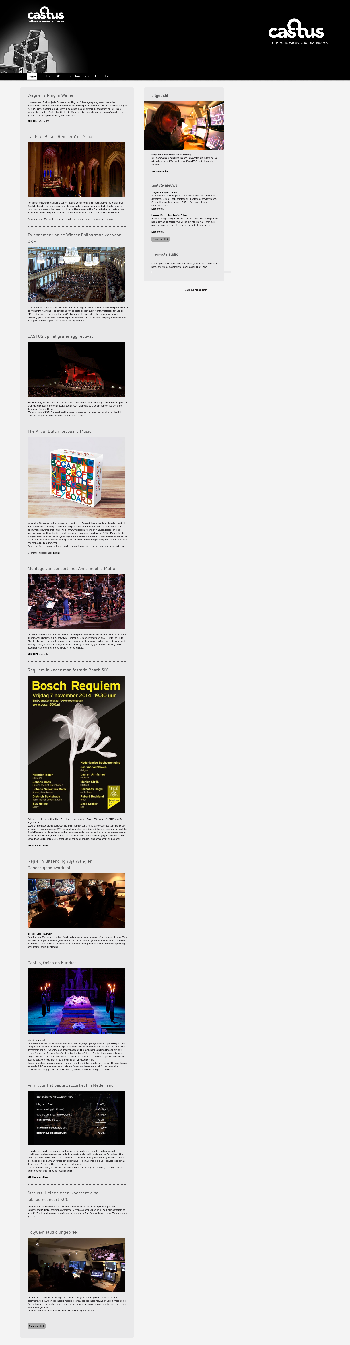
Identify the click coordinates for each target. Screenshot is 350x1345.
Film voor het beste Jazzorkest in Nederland (71, 1085)
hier (205, 267)
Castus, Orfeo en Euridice (52, 963)
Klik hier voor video (38, 845)
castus (46, 76)
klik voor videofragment (40, 934)
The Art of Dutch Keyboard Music (59, 431)
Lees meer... (157, 209)
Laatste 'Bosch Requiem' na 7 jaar (61, 137)
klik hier (57, 553)
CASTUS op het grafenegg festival (60, 336)
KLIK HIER (33, 121)
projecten (73, 76)
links (105, 76)
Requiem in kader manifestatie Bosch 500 (68, 670)
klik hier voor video (37, 1040)
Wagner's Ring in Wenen (51, 95)
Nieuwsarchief (36, 1326)
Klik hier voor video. (38, 1177)
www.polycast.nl (159, 171)
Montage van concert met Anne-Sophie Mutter (72, 569)
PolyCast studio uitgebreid (53, 1232)
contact (90, 76)
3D (58, 76)
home (32, 76)
